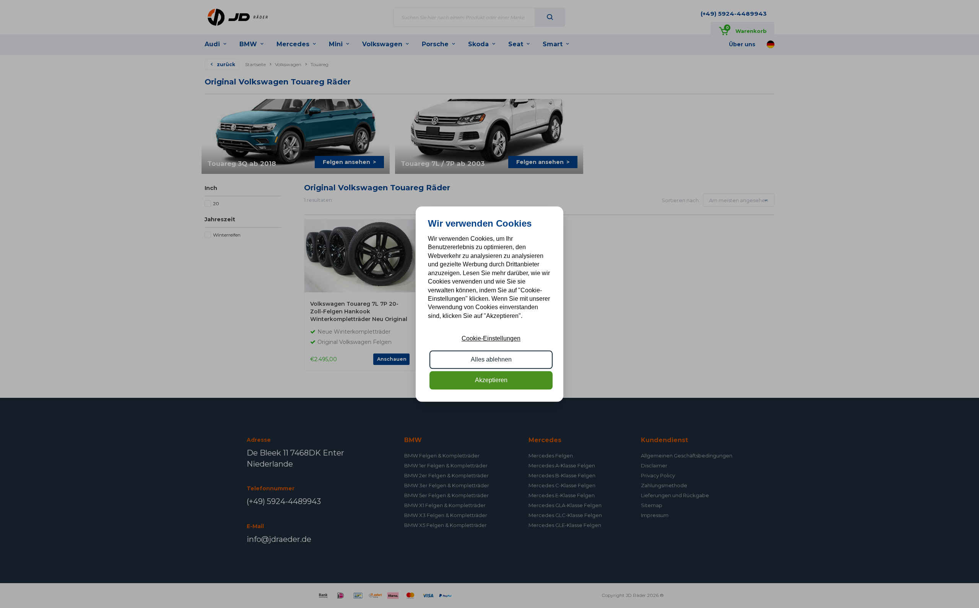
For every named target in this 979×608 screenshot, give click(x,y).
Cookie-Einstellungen (491, 338)
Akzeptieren (491, 380)
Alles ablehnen (491, 359)
